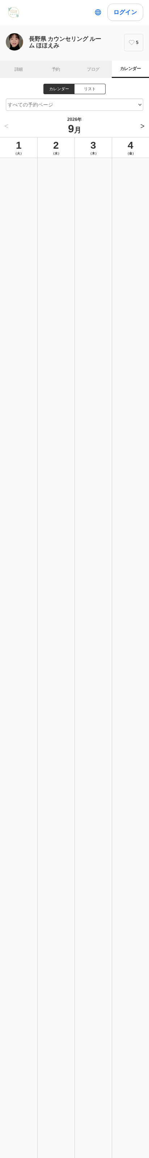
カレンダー (130, 68)
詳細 (18, 69)
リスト (90, 89)
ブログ (93, 69)
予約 (56, 69)
